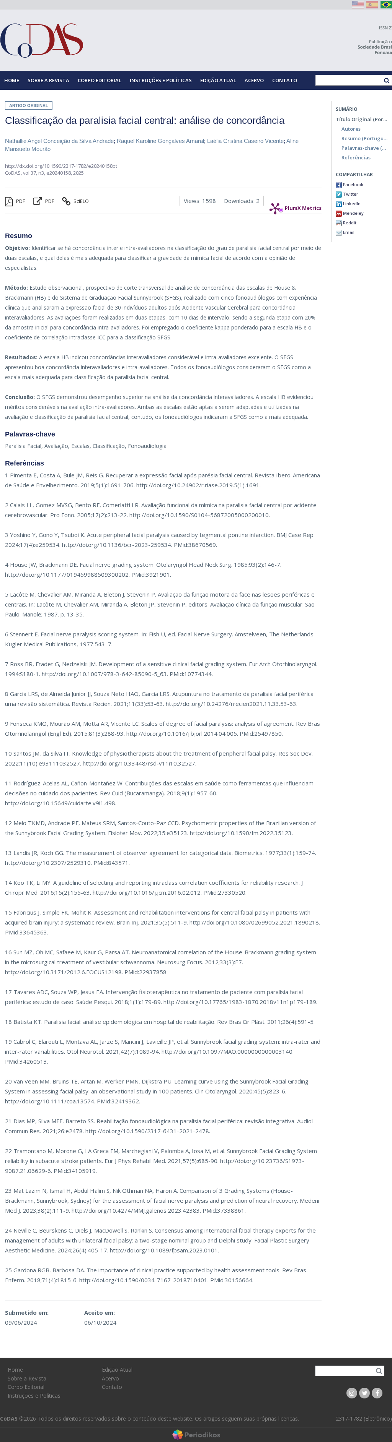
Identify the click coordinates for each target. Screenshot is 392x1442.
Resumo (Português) (364, 138)
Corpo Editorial (99, 80)
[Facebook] (377, 1393)
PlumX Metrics (303, 206)
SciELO (80, 201)
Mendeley (353, 213)
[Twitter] (364, 1393)
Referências (356, 157)
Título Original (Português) (362, 119)
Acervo (254, 80)
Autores (351, 128)
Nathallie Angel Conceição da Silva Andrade (59, 141)
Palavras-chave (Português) (364, 147)
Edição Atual (218, 80)
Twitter (350, 194)
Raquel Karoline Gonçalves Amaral (160, 141)
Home (11, 80)
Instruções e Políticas (161, 80)
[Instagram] (351, 1393)
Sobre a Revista (48, 80)
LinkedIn (351, 203)
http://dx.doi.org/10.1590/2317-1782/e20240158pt (61, 165)
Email (348, 232)
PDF (20, 201)
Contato (284, 80)
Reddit (349, 222)
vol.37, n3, (34, 172)
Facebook (352, 184)
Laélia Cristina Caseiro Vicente (245, 141)
